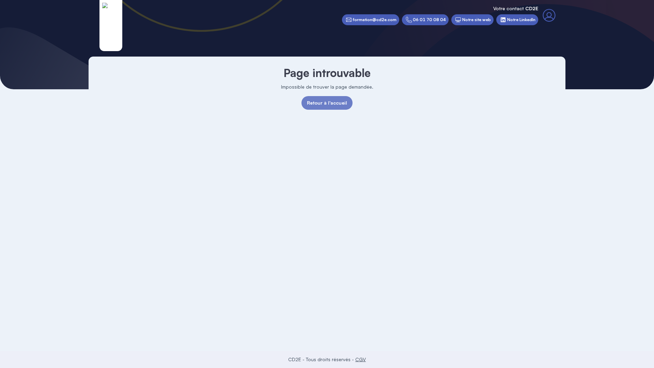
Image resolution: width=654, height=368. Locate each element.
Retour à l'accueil (327, 103)
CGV (360, 359)
